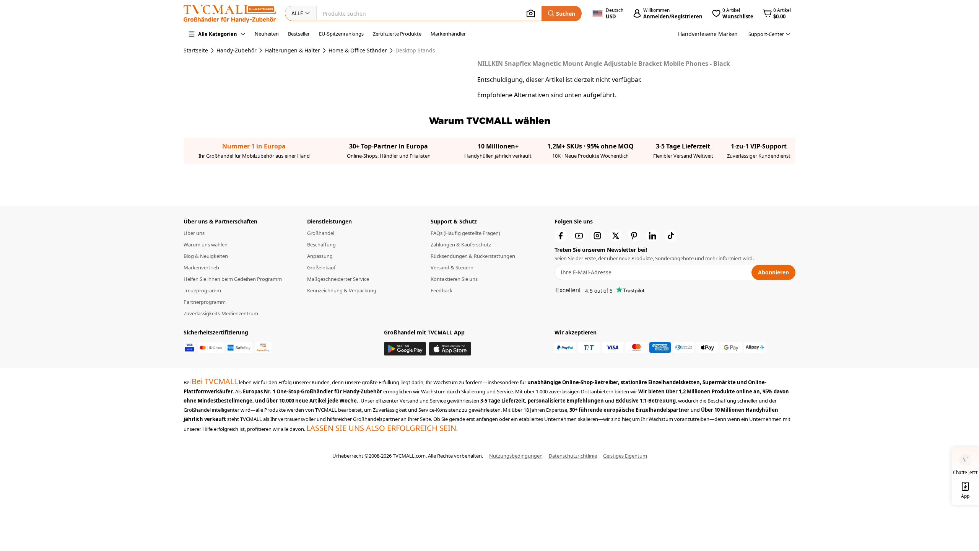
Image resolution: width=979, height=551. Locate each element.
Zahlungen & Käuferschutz (461, 244)
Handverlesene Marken (708, 33)
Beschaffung (321, 244)
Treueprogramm (202, 290)
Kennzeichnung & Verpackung (341, 290)
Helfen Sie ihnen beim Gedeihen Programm (233, 279)
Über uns (194, 233)
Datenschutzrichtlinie (573, 455)
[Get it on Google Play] (405, 348)
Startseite (196, 50)
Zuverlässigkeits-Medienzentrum (221, 313)
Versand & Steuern (452, 267)
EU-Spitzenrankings (341, 33)
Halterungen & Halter (292, 50)
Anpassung (320, 256)
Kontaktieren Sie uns (454, 279)
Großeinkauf (321, 267)
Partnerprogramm (205, 301)
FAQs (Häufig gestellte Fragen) (465, 233)
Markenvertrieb (201, 267)
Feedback (441, 290)
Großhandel (320, 233)
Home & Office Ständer (358, 50)
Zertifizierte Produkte (397, 33)
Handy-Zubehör (236, 50)
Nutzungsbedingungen (516, 455)
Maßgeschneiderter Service (338, 279)
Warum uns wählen (206, 244)
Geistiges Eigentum (625, 455)
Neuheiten (267, 33)
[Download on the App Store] (450, 348)
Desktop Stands (415, 50)
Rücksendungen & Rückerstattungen (473, 256)
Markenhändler (448, 33)
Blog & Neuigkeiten (206, 256)
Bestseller (299, 33)
